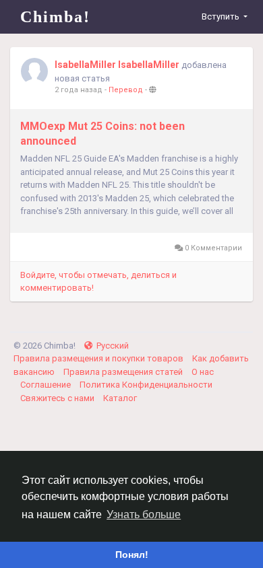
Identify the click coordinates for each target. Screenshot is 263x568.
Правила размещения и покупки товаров (99, 358)
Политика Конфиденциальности (146, 385)
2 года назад (79, 89)
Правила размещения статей (124, 372)
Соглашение (46, 385)
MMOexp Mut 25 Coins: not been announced (102, 133)
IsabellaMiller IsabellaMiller (117, 64)
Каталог (120, 398)
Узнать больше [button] (144, 514)
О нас (203, 372)
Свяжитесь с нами (58, 398)
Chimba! (55, 17)
